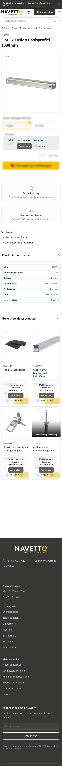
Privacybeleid (51, 746)
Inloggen (39, 146)
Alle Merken (9, 647)
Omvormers (9, 623)
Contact (8, 566)
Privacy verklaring (12, 688)
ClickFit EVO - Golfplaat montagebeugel (16, 449)
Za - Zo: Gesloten (12, 597)
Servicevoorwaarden (14, 748)
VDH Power (4, 28)
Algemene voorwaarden (16, 676)
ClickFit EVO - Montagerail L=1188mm (40, 373)
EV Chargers (9, 635)
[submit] (55, 20)
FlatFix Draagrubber (14, 369)
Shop (14, 28)
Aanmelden (46, 12)
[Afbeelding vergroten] (31, 82)
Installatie (8, 641)
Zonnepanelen (11, 617)
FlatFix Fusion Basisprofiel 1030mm (49, 28)
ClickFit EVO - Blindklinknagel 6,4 (44, 449)
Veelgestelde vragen (14, 670)
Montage (7, 629)
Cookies (7, 694)
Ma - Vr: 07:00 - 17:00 (14, 591)
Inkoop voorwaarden (14, 682)
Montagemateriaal (28, 28)
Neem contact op (12, 664)
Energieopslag (10, 611)
